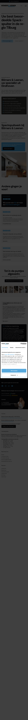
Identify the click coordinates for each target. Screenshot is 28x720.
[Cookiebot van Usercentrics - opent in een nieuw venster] (20, 344)
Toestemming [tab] (5, 347)
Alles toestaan (14, 370)
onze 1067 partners (9, 354)
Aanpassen (13, 375)
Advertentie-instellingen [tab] (21, 347)
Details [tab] (11, 347)
